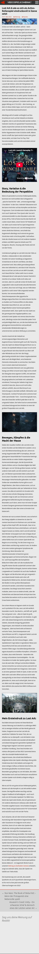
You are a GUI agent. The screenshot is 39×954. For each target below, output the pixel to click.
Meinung (17, 17)
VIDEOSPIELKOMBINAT (20, 2)
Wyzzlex (25, 17)
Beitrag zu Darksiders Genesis (18, 866)
